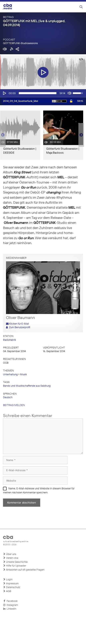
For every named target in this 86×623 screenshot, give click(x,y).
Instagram (11, 605)
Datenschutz (12, 587)
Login (8, 579)
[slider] (37, 93)
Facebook (11, 601)
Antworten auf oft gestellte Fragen (24, 570)
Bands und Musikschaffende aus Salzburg (27, 386)
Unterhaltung (10, 374)
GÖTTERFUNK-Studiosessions (20, 43)
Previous (2, 135)
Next (81, 135)
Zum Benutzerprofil (19, 327)
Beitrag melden (14, 405)
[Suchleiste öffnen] (81, 7)
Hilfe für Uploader (15, 566)
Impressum (12, 583)
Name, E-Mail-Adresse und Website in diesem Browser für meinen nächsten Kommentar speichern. (38, 490)
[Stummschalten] (70, 93)
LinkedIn (10, 609)
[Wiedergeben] (4, 93)
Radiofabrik (9, 340)
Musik (23, 374)
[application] (43, 93)
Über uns (10, 554)
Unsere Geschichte (16, 562)
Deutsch (7, 397)
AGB (8, 591)
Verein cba (11, 558)
